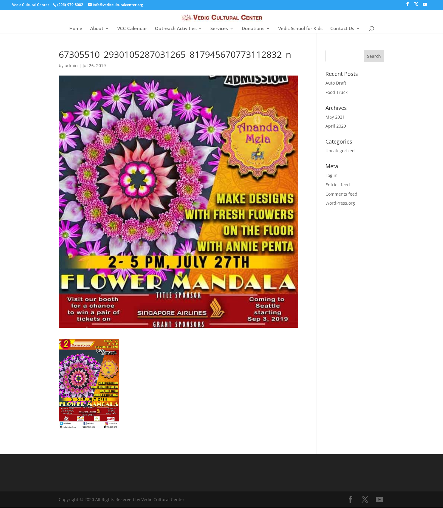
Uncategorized (340, 150)
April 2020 (335, 126)
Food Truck (336, 92)
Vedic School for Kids (300, 28)
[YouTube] (425, 6)
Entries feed (337, 184)
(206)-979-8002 (70, 4)
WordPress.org (340, 203)
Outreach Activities (175, 28)
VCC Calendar (132, 28)
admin (71, 65)
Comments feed (341, 194)
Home (75, 28)
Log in (331, 175)
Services (219, 28)
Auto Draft (335, 83)
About (96, 28)
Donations (253, 28)
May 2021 (335, 117)
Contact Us (342, 28)
